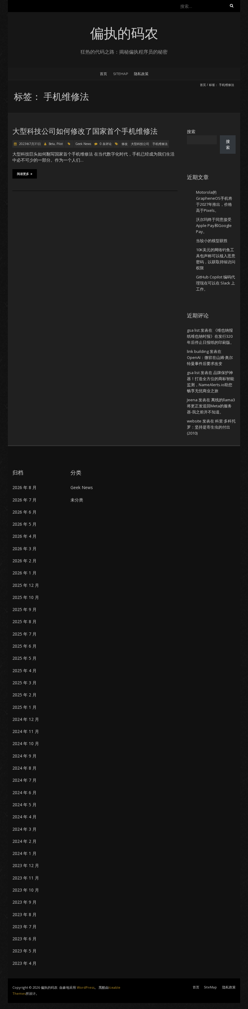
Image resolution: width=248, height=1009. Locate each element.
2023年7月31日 (29, 144)
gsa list (193, 330)
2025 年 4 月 (24, 670)
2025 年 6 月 (24, 646)
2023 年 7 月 (24, 926)
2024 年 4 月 (24, 817)
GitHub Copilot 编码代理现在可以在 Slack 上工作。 (215, 283)
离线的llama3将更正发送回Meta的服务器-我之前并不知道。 (211, 406)
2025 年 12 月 (25, 585)
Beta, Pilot (56, 144)
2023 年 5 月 (24, 951)
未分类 (76, 500)
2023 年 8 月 (24, 914)
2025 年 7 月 (24, 634)
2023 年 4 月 (24, 963)
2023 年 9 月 (24, 902)
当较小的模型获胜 (211, 240)
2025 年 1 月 (24, 707)
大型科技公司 (140, 144)
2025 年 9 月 (24, 609)
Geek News (83, 144)
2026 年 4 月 (24, 536)
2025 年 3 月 (24, 682)
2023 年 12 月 (25, 865)
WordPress (85, 987)
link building (198, 351)
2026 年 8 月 (24, 487)
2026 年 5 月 (24, 524)
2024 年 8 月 (24, 768)
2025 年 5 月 (24, 658)
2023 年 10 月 (25, 890)
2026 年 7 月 (24, 500)
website (194, 421)
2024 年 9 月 (24, 756)
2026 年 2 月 (24, 561)
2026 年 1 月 (24, 573)
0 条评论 (106, 144)
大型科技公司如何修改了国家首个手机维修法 (85, 131)
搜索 (191, 131)
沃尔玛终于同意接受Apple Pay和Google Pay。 (214, 225)
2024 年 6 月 (24, 792)
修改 (125, 144)
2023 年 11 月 (25, 878)
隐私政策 (141, 73)
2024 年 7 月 (24, 780)
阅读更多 (23, 174)
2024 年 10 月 (25, 743)
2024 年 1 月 (24, 853)
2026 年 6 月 (24, 512)
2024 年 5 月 (24, 804)
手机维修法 (160, 144)
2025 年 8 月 (24, 621)
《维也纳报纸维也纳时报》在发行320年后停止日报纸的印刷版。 (210, 336)
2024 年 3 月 (24, 829)
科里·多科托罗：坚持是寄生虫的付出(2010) (211, 427)
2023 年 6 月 (24, 939)
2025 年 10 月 (25, 597)
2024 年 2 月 (24, 841)
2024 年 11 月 (25, 731)
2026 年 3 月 (24, 548)
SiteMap (120, 73)
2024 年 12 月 (25, 719)
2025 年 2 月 (24, 695)
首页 (103, 73)
